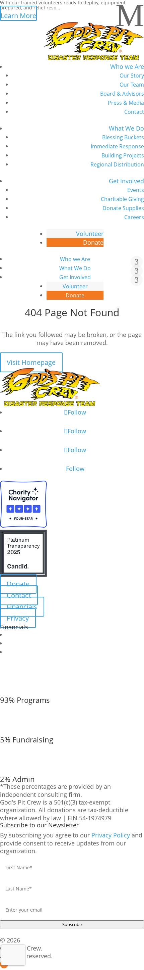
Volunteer (89, 234)
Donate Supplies (123, 208)
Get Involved (126, 181)
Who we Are (127, 66)
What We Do (126, 128)
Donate (93, 242)
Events (135, 190)
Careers (134, 217)
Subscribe (72, 924)
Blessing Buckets (123, 137)
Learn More (18, 15)
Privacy (18, 618)
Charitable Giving (122, 199)
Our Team (132, 84)
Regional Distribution (117, 164)
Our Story (132, 75)
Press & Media (126, 102)
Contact (134, 111)
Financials (22, 606)
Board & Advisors (122, 93)
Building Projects (122, 155)
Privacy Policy (110, 835)
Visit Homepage (31, 362)
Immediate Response (117, 146)
